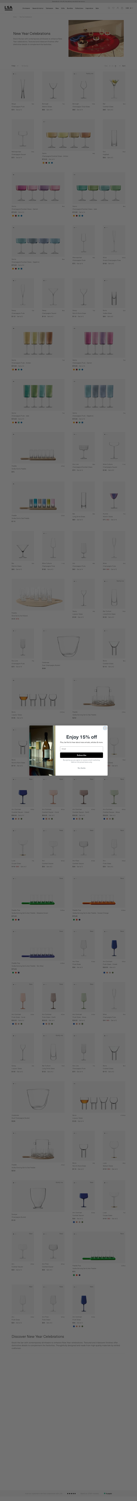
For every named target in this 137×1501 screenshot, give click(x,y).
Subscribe (81, 755)
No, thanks (81, 768)
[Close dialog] (105, 728)
